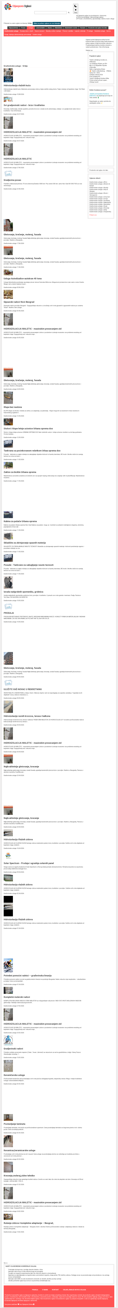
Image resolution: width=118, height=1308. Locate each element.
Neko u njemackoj (97, 69)
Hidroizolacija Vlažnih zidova (18, 839)
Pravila (35, 1290)
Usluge (30, 28)
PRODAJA (9, 613)
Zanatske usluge (99, 31)
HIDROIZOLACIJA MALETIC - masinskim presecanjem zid (32, 132)
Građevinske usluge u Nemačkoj (99, 204)
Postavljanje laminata (14, 1124)
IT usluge (90, 31)
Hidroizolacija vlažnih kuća (17, 85)
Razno (50, 28)
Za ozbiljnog (98, 63)
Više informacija (104, 47)
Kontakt (55, 1290)
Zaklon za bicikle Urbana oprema (20, 472)
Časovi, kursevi (39, 31)
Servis (108, 31)
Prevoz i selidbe (68, 31)
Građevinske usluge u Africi (98, 182)
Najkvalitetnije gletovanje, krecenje (21, 766)
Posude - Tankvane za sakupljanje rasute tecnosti (28, 565)
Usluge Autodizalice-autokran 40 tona (23, 278)
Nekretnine (58, 28)
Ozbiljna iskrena (96, 75)
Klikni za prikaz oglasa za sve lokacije (47, 23)
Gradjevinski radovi (13, 1048)
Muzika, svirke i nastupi (53, 31)
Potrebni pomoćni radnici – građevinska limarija (28, 975)
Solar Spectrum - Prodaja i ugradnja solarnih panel (29, 863)
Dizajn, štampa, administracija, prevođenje (17, 34)
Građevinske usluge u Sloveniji (99, 208)
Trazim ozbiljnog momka (99, 78)
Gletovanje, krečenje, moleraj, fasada (22, 234)
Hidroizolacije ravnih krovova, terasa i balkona (27, 716)
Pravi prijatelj (95, 76)
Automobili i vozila (71, 28)
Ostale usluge (37, 34)
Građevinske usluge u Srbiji (98, 210)
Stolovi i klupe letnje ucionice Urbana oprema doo (28, 428)
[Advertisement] (45, 50)
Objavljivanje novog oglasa (74, 1290)
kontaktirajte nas (45, 1281)
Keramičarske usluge (14, 1075)
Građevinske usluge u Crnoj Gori (99, 197)
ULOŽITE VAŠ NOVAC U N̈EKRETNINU (23, 689)
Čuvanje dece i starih (26, 31)
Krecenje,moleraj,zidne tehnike (19, 1175)
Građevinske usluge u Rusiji (98, 206)
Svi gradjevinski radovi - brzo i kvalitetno (24, 105)
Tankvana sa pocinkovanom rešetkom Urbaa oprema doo (32, 450)
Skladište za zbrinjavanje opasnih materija (25, 542)
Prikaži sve (93, 215)
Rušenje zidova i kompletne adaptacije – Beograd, (29, 1223)
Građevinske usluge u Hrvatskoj (99, 200)
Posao (23, 28)
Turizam (82, 28)
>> (7, 1263)
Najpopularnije (13, 28)
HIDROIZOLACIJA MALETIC (18, 159)
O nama (45, 1290)
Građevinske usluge (11, 31)
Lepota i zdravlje (80, 31)
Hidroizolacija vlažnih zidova (18, 884)
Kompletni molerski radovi (17, 997)
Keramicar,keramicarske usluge (19, 1150)
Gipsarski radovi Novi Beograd (19, 302)
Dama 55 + (94, 73)
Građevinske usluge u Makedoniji (100, 202)
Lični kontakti (40, 28)
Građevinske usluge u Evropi (98, 199)
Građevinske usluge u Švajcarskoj (100, 212)
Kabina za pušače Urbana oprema (20, 521)
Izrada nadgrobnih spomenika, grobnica (23, 592)
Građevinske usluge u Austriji (98, 187)
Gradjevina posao (12, 180)
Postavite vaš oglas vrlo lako (97, 28)
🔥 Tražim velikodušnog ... (100, 71)
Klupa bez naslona (13, 407)
